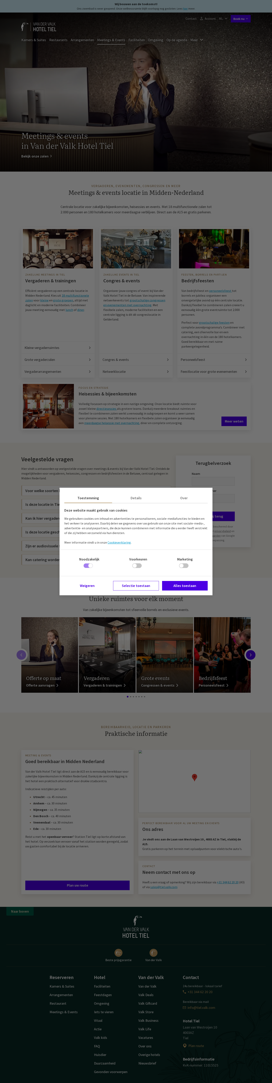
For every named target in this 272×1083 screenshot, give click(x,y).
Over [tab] (184, 498)
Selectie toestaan (136, 585)
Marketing (185, 559)
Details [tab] (136, 498)
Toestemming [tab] (88, 498)
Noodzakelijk (89, 559)
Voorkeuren (138, 559)
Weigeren (87, 585)
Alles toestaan (184, 585)
